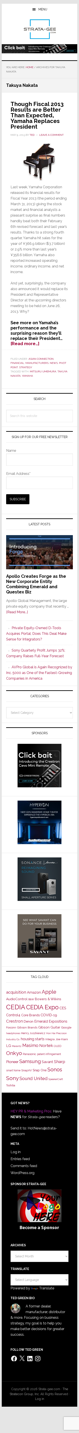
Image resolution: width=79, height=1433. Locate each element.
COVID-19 (49, 1015)
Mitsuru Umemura (43, 371)
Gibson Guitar (49, 1027)
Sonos (54, 1070)
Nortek (46, 1045)
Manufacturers (36, 363)
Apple (49, 992)
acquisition (16, 992)
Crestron (14, 1021)
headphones (13, 1033)
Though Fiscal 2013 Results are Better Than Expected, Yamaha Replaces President (37, 115)
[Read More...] (17, 612)
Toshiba (10, 1085)
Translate (46, 1288)
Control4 (13, 1015)
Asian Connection (41, 358)
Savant (47, 1062)
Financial (17, 363)
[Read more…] (25, 343)
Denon (28, 1021)
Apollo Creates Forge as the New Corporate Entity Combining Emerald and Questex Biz (36, 584)
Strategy (25, 367)
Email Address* (18, 474)
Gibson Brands (27, 1027)
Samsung (30, 1061)
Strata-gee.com (39, 29)
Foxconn (11, 1027)
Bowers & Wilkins (48, 999)
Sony (12, 1078)
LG (8, 1046)
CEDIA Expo (42, 1007)
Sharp (59, 1061)
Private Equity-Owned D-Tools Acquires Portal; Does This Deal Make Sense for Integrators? (36, 633)
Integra (50, 1039)
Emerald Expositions (50, 1021)
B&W (31, 999)
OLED (57, 1046)
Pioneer (12, 1062)
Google (66, 1027)
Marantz (17, 1046)
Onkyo (14, 1053)
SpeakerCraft (55, 1079)
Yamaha (27, 375)
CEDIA (15, 1007)
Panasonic (29, 1054)
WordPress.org (22, 1173)
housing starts (33, 1039)
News (54, 363)
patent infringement (49, 1054)
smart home (13, 1070)
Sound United (34, 1078)
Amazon (34, 992)
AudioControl (16, 999)
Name (11, 451)
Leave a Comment (51, 134)
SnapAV (26, 1070)
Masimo (30, 1045)
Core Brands (30, 1015)
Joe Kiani (62, 1039)
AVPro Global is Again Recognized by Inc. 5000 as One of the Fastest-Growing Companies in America (39, 672)
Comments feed (24, 1166)
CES (62, 1008)
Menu (42, 9)
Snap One (40, 1070)
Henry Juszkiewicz (33, 1033)
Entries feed (20, 1159)
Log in (16, 1152)
